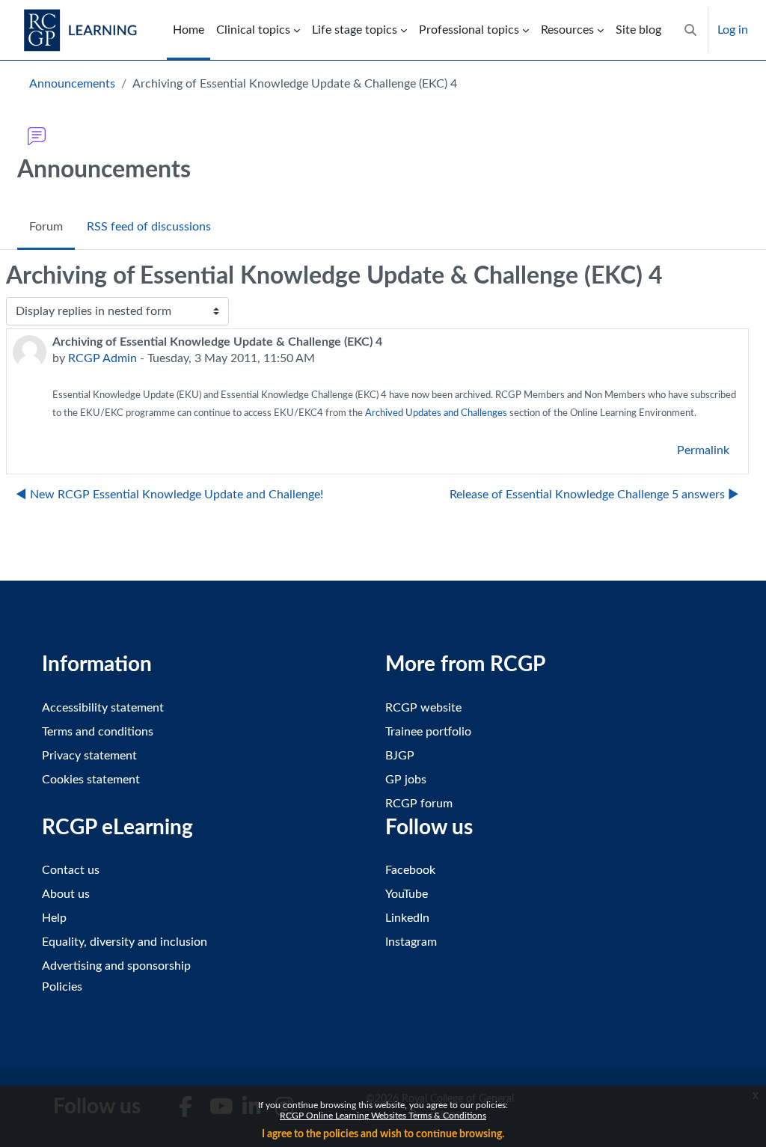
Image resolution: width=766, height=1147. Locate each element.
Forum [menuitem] (46, 227)
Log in (732, 30)
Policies (62, 987)
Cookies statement (91, 780)
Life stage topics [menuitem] (354, 30)
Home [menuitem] (188, 30)
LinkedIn (407, 918)
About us (66, 894)
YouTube (406, 894)
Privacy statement (89, 756)
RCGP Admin (102, 358)
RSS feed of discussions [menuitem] (149, 227)
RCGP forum (419, 804)
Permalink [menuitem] (703, 450)
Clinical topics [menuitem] (253, 30)
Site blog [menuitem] (638, 30)
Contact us (70, 870)
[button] (690, 30)
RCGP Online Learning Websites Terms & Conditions (383, 1115)
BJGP (399, 756)
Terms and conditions (97, 732)
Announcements (72, 84)
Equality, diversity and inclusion (124, 942)
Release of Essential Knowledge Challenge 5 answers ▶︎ (594, 495)
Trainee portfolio (428, 732)
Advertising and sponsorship (116, 966)
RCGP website (423, 708)
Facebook (410, 870)
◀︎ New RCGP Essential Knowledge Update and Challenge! (169, 495)
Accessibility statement (103, 708)
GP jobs (405, 780)
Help (54, 918)
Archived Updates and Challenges (436, 413)
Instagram (411, 942)
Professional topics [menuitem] (469, 30)
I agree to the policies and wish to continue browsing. (383, 1134)
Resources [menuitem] (567, 30)
